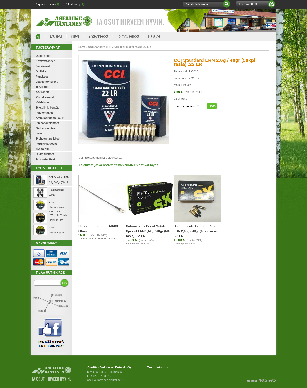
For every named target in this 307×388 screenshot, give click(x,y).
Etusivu (56, 36)
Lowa (39, 133)
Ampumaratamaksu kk (50, 118)
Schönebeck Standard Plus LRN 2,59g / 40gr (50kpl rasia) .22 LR (196, 231)
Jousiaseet (43, 66)
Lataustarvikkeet (47, 81)
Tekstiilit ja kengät (47, 107)
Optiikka (41, 71)
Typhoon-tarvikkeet (48, 138)
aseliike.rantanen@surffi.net (104, 380)
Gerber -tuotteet (46, 128)
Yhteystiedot (98, 36)
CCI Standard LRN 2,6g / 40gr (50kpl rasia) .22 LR (59, 182)
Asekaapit (42, 92)
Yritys (75, 36)
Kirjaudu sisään (46, 4)
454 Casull (42, 149)
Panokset (42, 76)
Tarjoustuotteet (45, 159)
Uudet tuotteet (45, 154)
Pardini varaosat (46, 143)
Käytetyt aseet (45, 61)
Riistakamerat (45, 97)
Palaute (154, 36)
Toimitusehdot (128, 36)
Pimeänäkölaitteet (47, 123)
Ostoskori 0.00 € (248, 4)
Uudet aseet (43, 56)
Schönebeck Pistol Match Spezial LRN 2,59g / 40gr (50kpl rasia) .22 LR (150, 231)
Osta (212, 106)
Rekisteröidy (73, 4)
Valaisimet (42, 102)
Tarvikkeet (42, 87)
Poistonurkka (44, 112)
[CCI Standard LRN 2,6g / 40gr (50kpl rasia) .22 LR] (123, 143)
